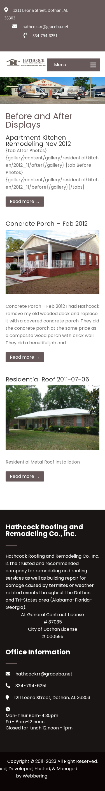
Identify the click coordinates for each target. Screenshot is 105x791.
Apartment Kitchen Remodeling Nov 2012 (38, 140)
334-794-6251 (30, 685)
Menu (60, 65)
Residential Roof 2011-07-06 (47, 379)
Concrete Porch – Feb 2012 (47, 223)
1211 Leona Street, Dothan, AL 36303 (52, 697)
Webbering (35, 776)
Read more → (25, 201)
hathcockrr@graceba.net (44, 674)
